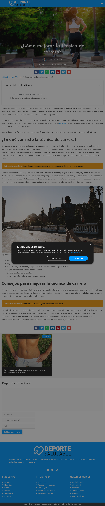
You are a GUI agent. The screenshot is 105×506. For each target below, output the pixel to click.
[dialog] (52, 253)
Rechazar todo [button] (57, 258)
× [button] (90, 244)
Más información (76, 253)
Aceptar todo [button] (78, 258)
